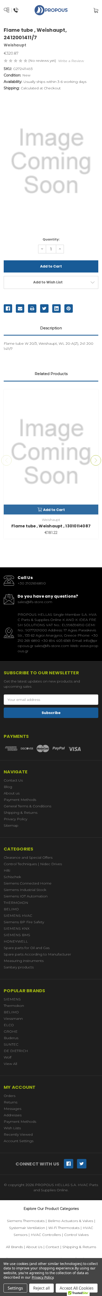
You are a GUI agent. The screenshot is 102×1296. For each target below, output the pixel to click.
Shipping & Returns (20, 812)
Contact (52, 1247)
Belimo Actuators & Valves (70, 1221)
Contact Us (13, 780)
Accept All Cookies (77, 1288)
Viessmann (13, 1018)
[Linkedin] (56, 308)
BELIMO (11, 909)
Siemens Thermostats (26, 1221)
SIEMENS (12, 999)
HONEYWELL (16, 941)
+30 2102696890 (32, 583)
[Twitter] (44, 308)
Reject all (41, 1288)
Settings (15, 1288)
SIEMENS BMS (17, 935)
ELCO (9, 1025)
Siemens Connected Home (27, 883)
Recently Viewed (18, 1134)
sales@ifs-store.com (35, 602)
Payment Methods (20, 799)
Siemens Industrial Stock (25, 889)
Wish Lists (12, 1128)
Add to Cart (54, 509)
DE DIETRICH (16, 1051)
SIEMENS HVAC (18, 915)
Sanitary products (19, 967)
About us (12, 793)
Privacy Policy (15, 819)
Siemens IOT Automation (26, 896)
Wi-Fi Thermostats (63, 1228)
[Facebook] (8, 308)
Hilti (7, 870)
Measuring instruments (24, 960)
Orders (9, 1095)
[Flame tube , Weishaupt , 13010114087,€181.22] (51, 451)
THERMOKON (16, 902)
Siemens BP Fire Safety (24, 922)
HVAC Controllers (46, 1234)
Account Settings (18, 1141)
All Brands (14, 1247)
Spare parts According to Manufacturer (37, 954)
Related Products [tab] (51, 373)
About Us (34, 1247)
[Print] (32, 308)
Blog (8, 786)
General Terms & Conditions (27, 806)
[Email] (20, 308)
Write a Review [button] (71, 61)
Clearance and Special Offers (28, 857)
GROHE (11, 1031)
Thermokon (14, 1005)
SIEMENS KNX (16, 928)
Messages (12, 1108)
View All (10, 1063)
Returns (10, 1102)
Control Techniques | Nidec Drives (33, 864)
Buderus (11, 1038)
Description (51, 328)
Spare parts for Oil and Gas (27, 948)
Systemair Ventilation (27, 1228)
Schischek (12, 877)
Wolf (7, 1057)
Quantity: (51, 239)
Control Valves (76, 1234)
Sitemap (11, 825)
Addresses (13, 1115)
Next (96, 460)
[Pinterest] (68, 308)
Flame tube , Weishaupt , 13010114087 (51, 526)
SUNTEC (11, 1044)
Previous (6, 460)
